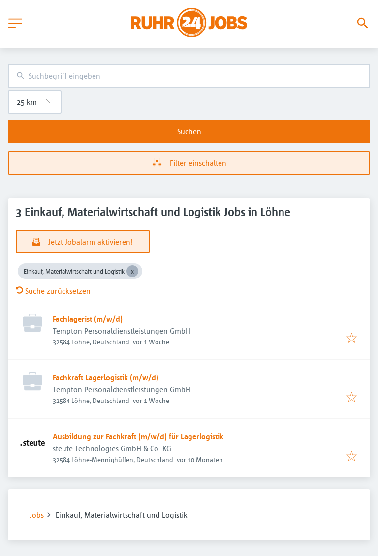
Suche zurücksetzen (58, 291)
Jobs (37, 515)
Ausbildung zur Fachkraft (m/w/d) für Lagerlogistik (138, 436)
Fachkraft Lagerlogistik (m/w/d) (105, 377)
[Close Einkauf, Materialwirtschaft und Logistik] (132, 271)
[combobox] (189, 76)
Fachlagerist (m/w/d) (88, 319)
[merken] (352, 338)
